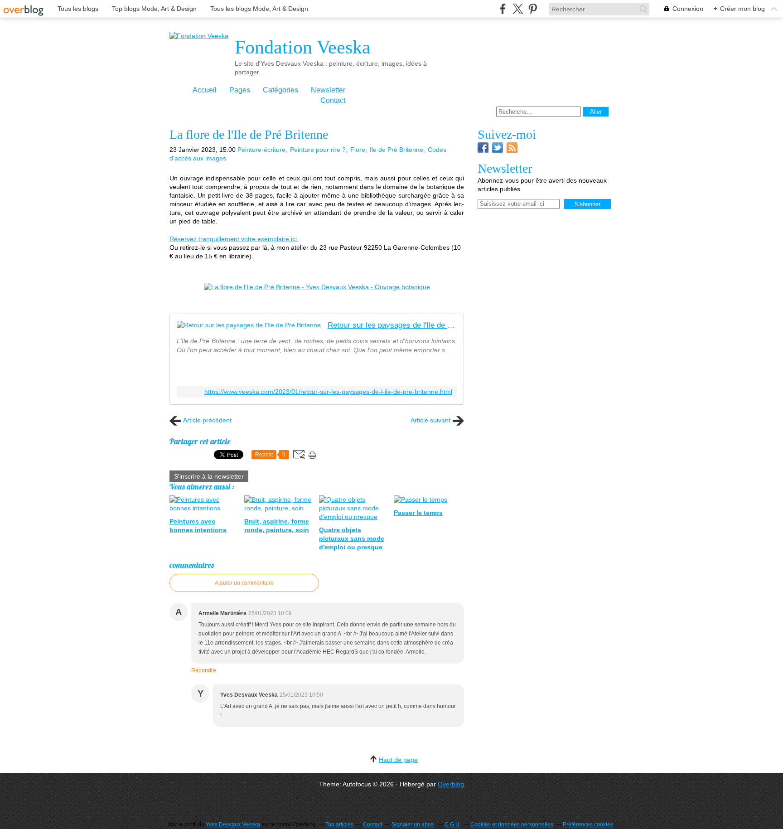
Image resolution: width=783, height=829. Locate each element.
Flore (357, 149)
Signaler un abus (413, 824)
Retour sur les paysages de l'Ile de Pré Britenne (392, 325)
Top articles (339, 824)
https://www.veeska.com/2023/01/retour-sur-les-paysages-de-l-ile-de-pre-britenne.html (328, 391)
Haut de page (398, 759)
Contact (332, 100)
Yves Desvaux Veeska (233, 824)
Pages (239, 90)
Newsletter (328, 90)
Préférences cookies (588, 824)
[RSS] (512, 151)
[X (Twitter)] (517, 9)
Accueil (205, 90)
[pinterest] (532, 9)
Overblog (451, 784)
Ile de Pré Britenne (396, 149)
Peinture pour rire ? (318, 149)
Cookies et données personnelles (511, 824)
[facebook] (502, 9)
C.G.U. (453, 824)
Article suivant (430, 420)
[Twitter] (497, 151)
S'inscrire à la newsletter (209, 476)
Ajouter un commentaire (244, 583)
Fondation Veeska (303, 47)
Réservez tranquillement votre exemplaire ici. (234, 238)
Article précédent (207, 420)
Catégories (280, 90)
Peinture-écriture (261, 149)
